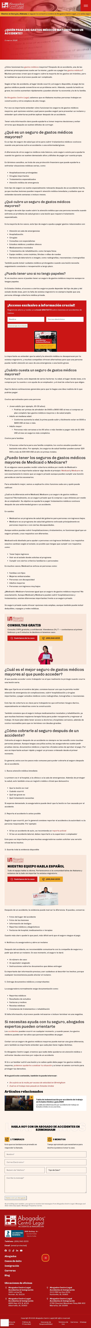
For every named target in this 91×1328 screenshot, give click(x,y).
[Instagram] (10, 1250)
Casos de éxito (13, 1261)
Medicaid (65, 470)
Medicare (76, 470)
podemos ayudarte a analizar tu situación (33, 1065)
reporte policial (59, 831)
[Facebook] (6, 1250)
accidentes (13, 1031)
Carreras (10, 1270)
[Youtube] (21, 1250)
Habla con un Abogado (16, 1198)
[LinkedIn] (17, 1250)
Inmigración (12, 1265)
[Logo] (13, 5)
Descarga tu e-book (17, 326)
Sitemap (83, 1322)
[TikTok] (13, 1250)
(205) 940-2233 (16, 1241)
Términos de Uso (63, 1323)
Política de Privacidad (26, 1323)
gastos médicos (31, 67)
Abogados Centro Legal (18, 97)
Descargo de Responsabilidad (45, 1323)
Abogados (10, 1256)
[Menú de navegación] (86, 5)
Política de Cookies (11, 1323)
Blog (7, 1275)
